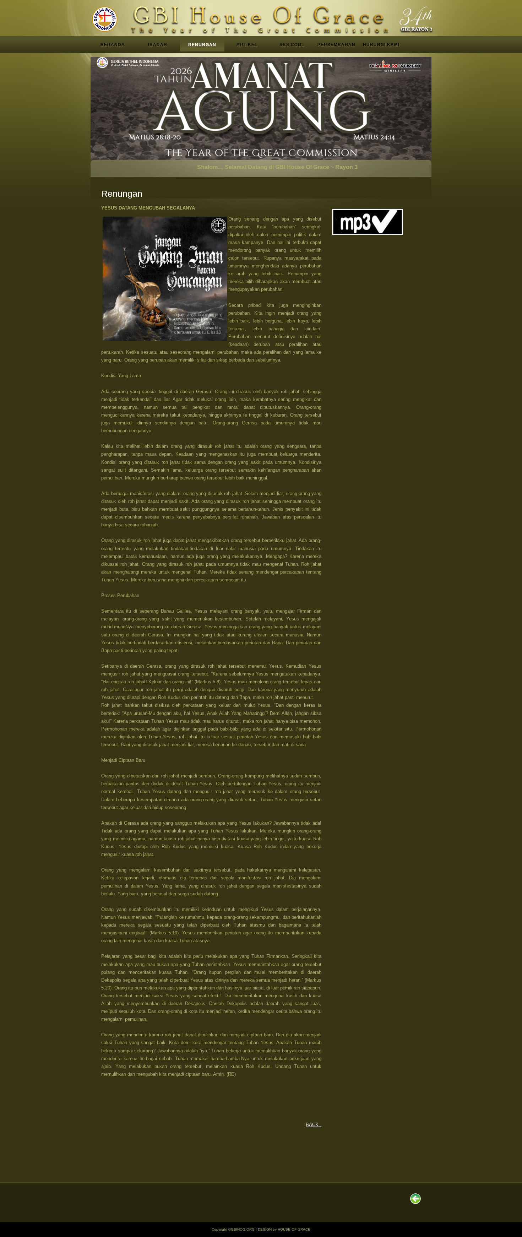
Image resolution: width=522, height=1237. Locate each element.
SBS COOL (291, 44)
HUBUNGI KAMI (381, 44)
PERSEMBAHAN (336, 44)
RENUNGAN (202, 44)
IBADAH (157, 44)
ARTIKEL (246, 44)
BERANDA (112, 44)
